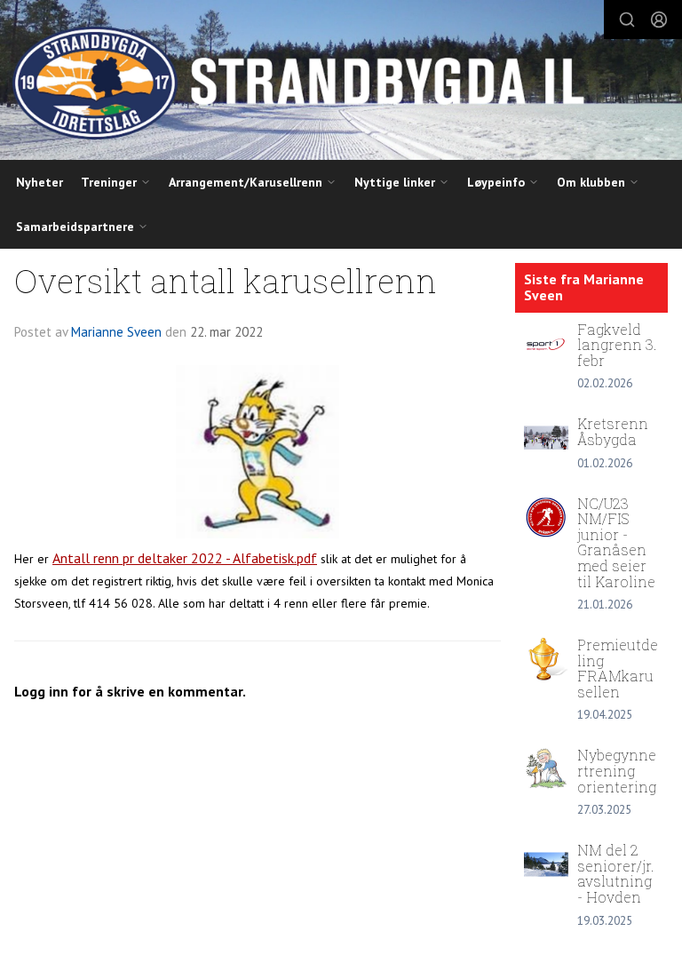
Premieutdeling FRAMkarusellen (617, 668)
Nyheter (39, 182)
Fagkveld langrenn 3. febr (617, 345)
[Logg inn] (659, 20)
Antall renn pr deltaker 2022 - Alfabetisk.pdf (184, 558)
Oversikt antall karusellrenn (225, 280)
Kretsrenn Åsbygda (612, 431)
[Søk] (627, 20)
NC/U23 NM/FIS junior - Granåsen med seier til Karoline (616, 542)
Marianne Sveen (116, 331)
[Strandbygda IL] (341, 82)
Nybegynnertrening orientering (616, 770)
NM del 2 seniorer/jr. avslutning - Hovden (615, 873)
